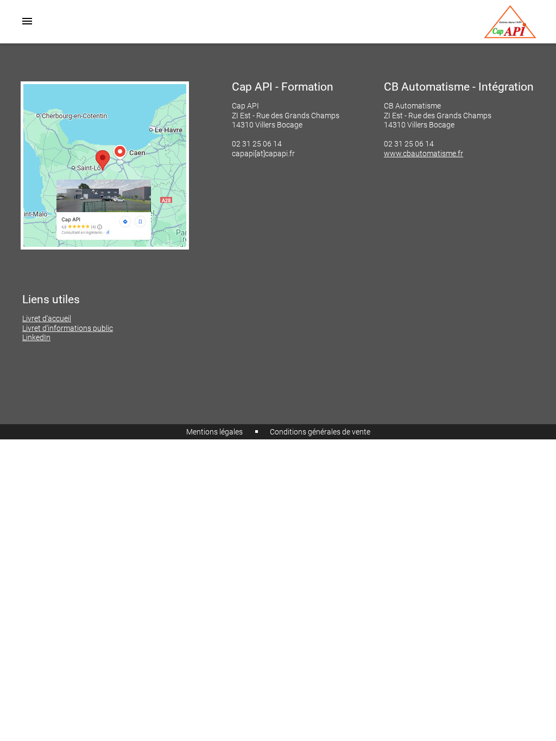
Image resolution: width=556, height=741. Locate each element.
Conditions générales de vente (320, 432)
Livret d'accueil (46, 318)
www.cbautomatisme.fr (423, 153)
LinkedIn (36, 337)
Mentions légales (214, 432)
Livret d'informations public (67, 328)
